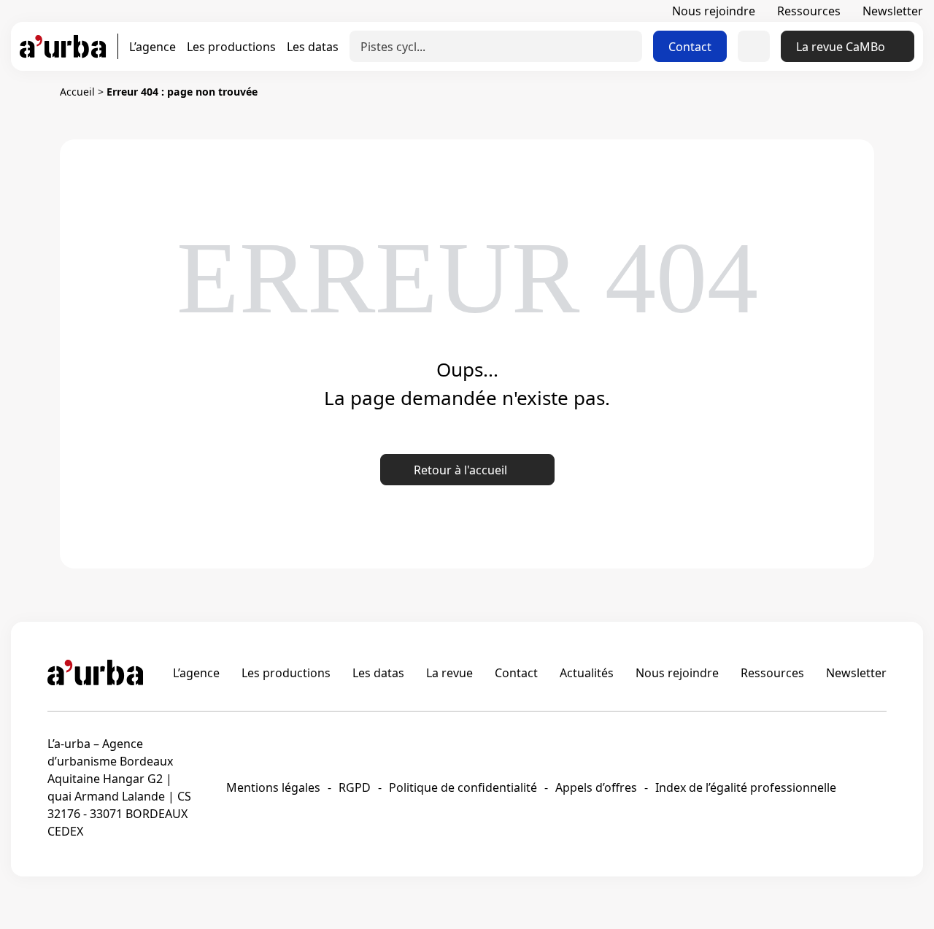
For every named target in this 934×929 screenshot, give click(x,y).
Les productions (231, 47)
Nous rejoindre (713, 11)
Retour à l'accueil (460, 470)
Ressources (809, 11)
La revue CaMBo (840, 47)
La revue (449, 673)
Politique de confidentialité (463, 787)
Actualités (587, 673)
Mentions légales (273, 787)
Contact (689, 47)
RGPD (355, 787)
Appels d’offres (596, 787)
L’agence (152, 47)
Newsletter (892, 11)
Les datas (313, 47)
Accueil (77, 92)
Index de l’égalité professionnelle (745, 787)
